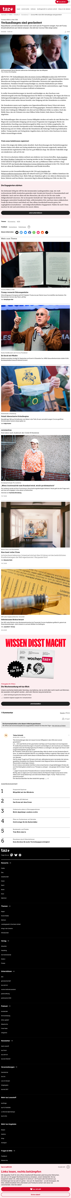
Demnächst (4, 1072)
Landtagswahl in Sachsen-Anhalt (11, 924)
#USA (18, 221)
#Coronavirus (12, 221)
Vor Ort (3, 1076)
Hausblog (4, 950)
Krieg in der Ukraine (7, 928)
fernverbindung (5, 1015)
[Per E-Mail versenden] (16, 232)
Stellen (3, 959)
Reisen (3, 1130)
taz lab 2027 (4, 1089)
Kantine (3, 1134)
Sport (2, 885)
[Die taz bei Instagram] (20, 856)
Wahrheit (3, 898)
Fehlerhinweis (22, 227)
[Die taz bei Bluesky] (16, 856)
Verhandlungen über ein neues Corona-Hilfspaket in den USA (35, 77)
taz (5, 850)
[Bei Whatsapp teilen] (33, 232)
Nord (2, 894)
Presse (3, 963)
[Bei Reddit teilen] (42, 232)
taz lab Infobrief (5, 1059)
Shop (2, 1138)
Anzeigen (4, 1142)
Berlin (3, 889)
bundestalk (4, 1011)
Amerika (16, 14)
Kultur (3, 881)
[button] (68, 1)
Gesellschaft (5, 877)
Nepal (3, 911)
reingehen (4, 1033)
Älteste (68, 713)
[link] (19, 9)
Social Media (5, 916)
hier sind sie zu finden (59, 725)
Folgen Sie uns (5, 855)
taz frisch (4, 1050)
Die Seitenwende (6, 955)
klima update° (5, 1020)
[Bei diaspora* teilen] (38, 232)
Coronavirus (24, 14)
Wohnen (3, 920)
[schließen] (68, 1167)
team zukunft (5, 1046)
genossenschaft (6, 981)
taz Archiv (4, 1116)
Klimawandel (5, 933)
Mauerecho (4, 1024)
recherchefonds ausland (8, 989)
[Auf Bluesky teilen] (25, 232)
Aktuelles (4, 946)
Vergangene (4, 1085)
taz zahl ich (4, 985)
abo (2, 976)
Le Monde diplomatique (8, 1112)
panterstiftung (5, 994)
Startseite (4, 14)
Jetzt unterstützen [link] (35, 213)
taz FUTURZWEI (6, 1107)
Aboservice (4, 1160)
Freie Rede (4, 1028)
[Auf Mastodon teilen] (21, 232)
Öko (2, 872)
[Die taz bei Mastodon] (11, 856)
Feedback (4, 1156)
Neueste (62, 713)
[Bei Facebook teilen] (29, 232)
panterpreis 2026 (6, 998)
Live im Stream (5, 1081)
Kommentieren (13, 227)
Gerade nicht (61, 1167)
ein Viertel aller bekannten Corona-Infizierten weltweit (31, 164)
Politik (10, 14)
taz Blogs (4, 1103)
